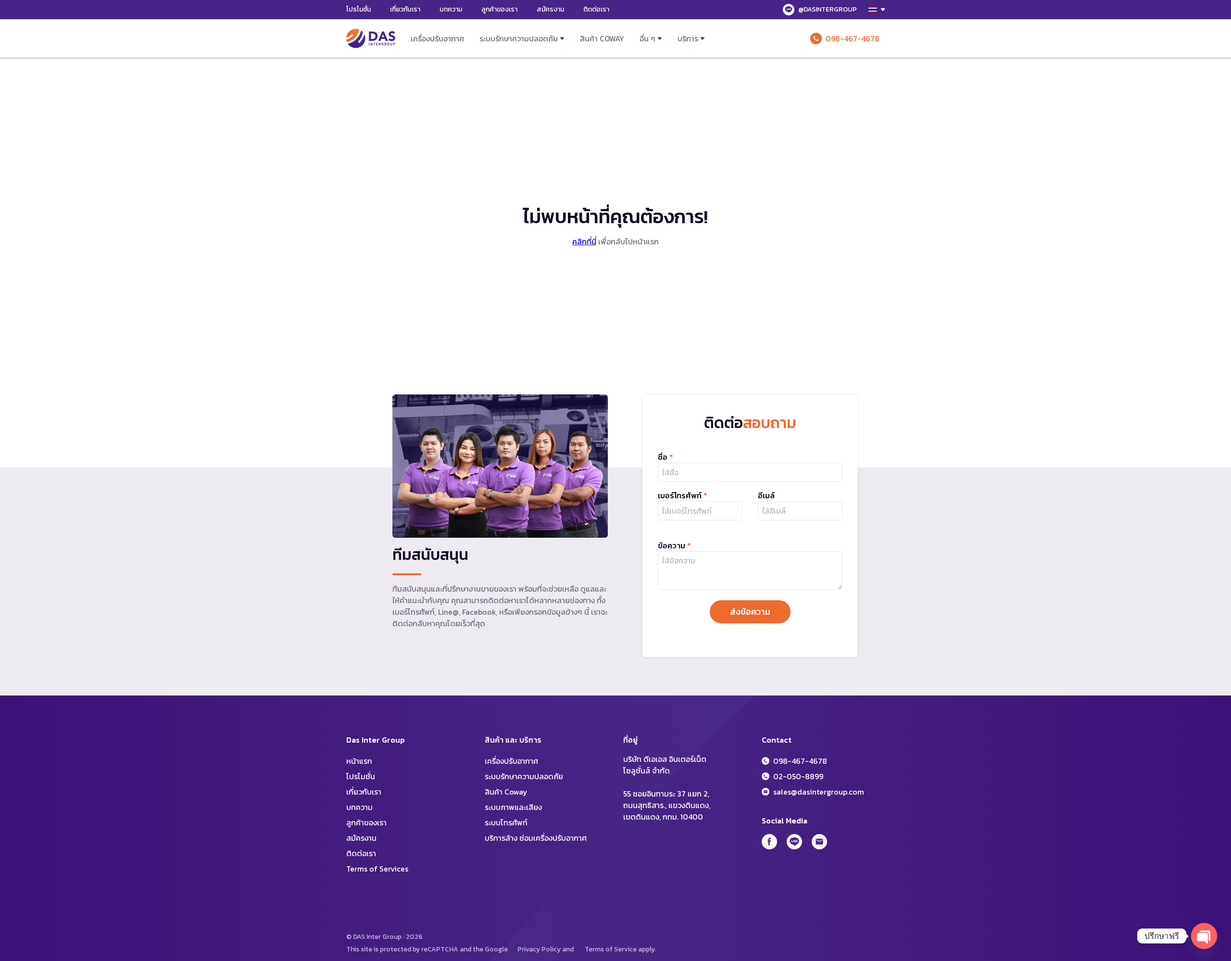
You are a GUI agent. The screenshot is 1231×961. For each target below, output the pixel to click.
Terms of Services (377, 868)
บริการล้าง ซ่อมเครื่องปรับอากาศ (536, 838)
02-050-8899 (798, 776)
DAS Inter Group (370, 38)
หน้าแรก (359, 761)
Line (794, 841)
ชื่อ (665, 457)
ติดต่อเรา (596, 9)
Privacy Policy (539, 949)
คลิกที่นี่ (584, 241)
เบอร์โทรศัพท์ (682, 495)
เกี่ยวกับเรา (405, 9)
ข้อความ (674, 545)
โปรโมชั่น (358, 9)
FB (769, 841)
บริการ (688, 38)
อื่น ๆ (647, 38)
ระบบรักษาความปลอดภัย (518, 38)
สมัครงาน (550, 9)
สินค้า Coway (602, 38)
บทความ (451, 9)
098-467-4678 (852, 38)
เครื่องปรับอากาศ (437, 38)
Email (819, 841)
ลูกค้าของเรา (499, 9)
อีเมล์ (766, 495)
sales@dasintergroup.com (818, 791)
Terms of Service (611, 949)
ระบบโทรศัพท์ (506, 822)
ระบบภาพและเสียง (513, 807)
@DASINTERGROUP (827, 9)
